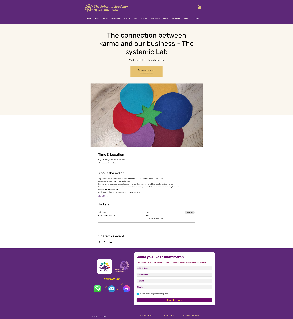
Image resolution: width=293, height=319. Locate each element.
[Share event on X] (105, 242)
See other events (146, 73)
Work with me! (112, 279)
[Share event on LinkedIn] (111, 242)
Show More (103, 196)
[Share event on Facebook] (99, 242)
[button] (199, 7)
